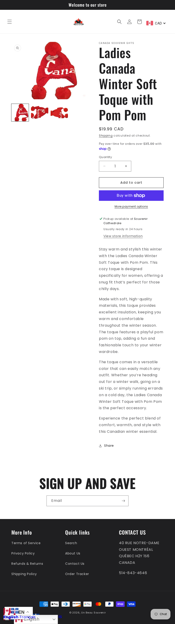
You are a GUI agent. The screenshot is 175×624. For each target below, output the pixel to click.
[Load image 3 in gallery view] (59, 112)
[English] (7, 610)
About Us (72, 553)
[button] (10, 22)
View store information (123, 236)
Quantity (105, 157)
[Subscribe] (123, 500)
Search (71, 543)
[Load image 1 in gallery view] (20, 112)
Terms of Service (26, 543)
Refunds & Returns (27, 563)
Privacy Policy (23, 553)
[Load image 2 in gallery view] (39, 112)
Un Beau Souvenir (93, 612)
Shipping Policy (24, 574)
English (31, 619)
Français (28, 617)
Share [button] (109, 445)
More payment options (131, 206)
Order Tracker (77, 574)
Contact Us (75, 563)
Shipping (106, 135)
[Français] (15, 610)
